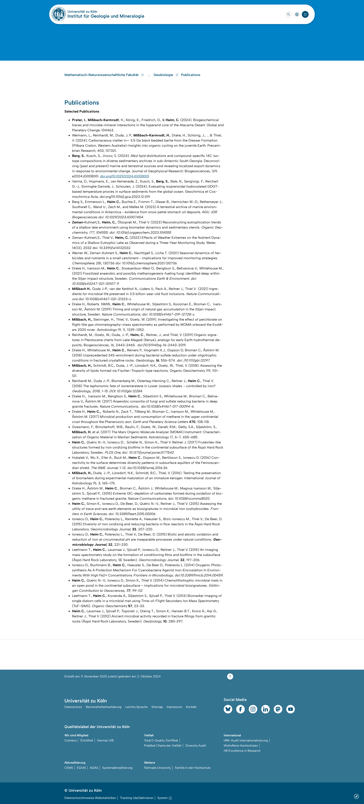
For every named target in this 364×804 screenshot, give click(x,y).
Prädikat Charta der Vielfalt (162, 745)
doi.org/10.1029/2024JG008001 (124, 176)
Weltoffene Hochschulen (241, 745)
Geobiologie (164, 75)
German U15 (105, 740)
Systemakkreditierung (117, 768)
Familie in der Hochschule (192, 768)
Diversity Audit (195, 745)
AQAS (94, 768)
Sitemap (157, 707)
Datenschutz (73, 707)
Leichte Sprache (136, 707)
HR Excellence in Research (242, 750)
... (149, 75)
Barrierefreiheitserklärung (104, 707)
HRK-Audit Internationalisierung (246, 740)
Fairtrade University (157, 768)
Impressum (174, 707)
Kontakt (191, 707)
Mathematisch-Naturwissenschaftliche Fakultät (102, 75)
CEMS (68, 768)
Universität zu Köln (93, 11)
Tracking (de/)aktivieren (136, 798)
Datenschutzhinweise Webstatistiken (90, 798)
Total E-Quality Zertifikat (161, 740)
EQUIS (81, 768)
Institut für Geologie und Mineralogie (105, 16)
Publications (190, 75)
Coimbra (70, 740)
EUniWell (86, 740)
